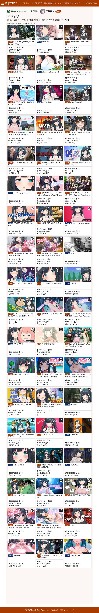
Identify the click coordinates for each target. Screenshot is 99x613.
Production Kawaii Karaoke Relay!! (49, 496)
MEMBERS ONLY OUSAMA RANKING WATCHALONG (49, 405)
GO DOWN (72, 404)
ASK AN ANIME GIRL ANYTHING (20, 405)
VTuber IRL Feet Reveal (48, 72)
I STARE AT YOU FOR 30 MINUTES (49, 284)
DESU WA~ (72, 465)
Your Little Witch (17, 495)
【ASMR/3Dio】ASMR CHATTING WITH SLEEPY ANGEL (21, 526)
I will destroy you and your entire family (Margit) (21, 43)
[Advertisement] (49, 586)
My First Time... (45, 102)
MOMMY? (43, 42)
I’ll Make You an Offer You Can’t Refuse (49, 133)
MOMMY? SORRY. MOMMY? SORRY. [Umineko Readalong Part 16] (78, 194)
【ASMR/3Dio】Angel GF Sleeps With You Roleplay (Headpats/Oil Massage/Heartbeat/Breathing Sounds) (49, 526)
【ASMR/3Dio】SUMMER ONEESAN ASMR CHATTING (49, 375)
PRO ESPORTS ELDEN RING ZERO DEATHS (49, 466)
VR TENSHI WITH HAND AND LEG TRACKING (21, 103)
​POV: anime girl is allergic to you (77, 224)
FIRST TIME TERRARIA (20, 374)
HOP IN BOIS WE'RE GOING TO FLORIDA (77, 133)
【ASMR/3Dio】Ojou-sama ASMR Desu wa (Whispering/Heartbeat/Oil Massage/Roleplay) (49, 254)
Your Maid (71, 435)
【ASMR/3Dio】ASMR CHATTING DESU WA (21, 254)
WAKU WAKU (16, 344)
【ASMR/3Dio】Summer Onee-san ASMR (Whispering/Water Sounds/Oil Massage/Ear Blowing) (78, 375)
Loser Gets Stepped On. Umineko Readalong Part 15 (77, 345)
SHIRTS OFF (73, 555)
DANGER (71, 253)
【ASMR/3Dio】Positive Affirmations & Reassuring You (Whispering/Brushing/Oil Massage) (49, 194)
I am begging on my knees (20, 193)
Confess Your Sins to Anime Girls (77, 43)
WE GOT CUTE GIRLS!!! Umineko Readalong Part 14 (21, 436)
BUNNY (71, 283)
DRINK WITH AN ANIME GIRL (49, 224)
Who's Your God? (74, 102)
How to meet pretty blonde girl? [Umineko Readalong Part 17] (77, 73)
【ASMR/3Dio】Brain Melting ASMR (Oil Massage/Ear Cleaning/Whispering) (78, 315)
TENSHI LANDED (45, 435)
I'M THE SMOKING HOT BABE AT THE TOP (49, 163)
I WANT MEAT (16, 72)
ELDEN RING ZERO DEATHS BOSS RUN (49, 556)
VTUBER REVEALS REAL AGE (20, 224)
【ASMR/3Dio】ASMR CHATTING (49, 315)
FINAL (70, 525)
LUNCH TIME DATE (46, 344)
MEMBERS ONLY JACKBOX (78, 495)
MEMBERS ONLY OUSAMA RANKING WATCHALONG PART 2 (20, 315)
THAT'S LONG (16, 465)
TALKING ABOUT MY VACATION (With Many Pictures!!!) (20, 133)
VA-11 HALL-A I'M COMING (20, 283)
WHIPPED (15, 555)
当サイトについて (67, 610)
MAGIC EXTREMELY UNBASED (20, 163)
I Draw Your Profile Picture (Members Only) (77, 163)
